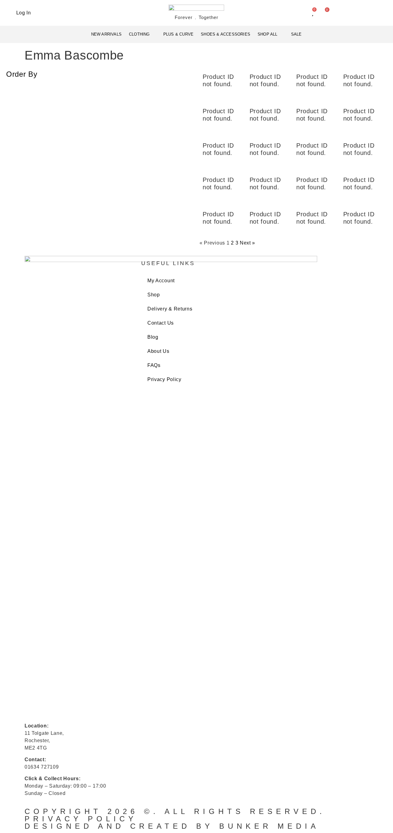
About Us (158, 351)
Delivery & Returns (170, 308)
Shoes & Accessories (225, 34)
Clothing (139, 34)
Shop (153, 294)
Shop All (268, 34)
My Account (161, 280)
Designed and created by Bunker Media (172, 826)
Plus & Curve (178, 34)
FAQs (154, 365)
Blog (152, 337)
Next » (247, 242)
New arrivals (106, 34)
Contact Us (160, 323)
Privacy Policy (164, 379)
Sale (296, 34)
